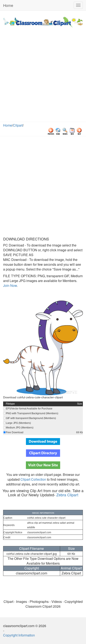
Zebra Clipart (67, 494)
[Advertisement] (43, 77)
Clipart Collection (33, 479)
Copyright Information (19, 635)
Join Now (10, 285)
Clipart (18, 125)
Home (8, 5)
